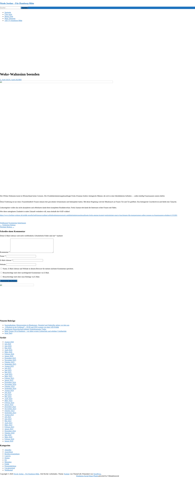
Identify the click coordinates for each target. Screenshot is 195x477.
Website (3, 264)
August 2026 (9, 342)
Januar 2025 (9, 380)
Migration (8, 462)
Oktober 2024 (9, 386)
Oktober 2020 (9, 433)
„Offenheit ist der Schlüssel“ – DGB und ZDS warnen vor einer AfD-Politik (32, 327)
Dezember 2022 (10, 431)
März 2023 (8, 425)
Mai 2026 (8, 348)
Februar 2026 (9, 354)
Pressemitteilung (10, 466)
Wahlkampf (4, 223)
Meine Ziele (9, 16)
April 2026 (8, 350)
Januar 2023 (9, 429)
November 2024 (10, 384)
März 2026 (8, 352)
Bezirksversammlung (12, 454)
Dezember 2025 (10, 358)
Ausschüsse (9, 452)
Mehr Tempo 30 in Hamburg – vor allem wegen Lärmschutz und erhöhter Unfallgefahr (35, 331)
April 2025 (8, 374)
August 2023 (9, 415)
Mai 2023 (8, 421)
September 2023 (10, 413)
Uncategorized (10, 468)
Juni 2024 (8, 394)
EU (6, 460)
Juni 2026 (8, 346)
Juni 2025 (8, 370)
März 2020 (8, 437)
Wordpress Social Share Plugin (87, 476)
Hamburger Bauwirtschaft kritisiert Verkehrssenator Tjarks (25, 329)
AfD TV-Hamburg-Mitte (13, 20)
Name (3, 256)
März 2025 (8, 376)
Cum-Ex (8, 456)
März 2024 (8, 401)
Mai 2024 (8, 397)
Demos (7, 458)
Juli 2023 (8, 417)
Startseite (8, 12)
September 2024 (10, 388)
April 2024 (8, 399)
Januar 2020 (9, 441)
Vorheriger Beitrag (7, 225)
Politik (7, 464)
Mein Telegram (10, 18)
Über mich (8, 14)
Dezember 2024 (10, 382)
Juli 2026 (8, 344)
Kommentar (5, 252)
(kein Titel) (8, 333)
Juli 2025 (8, 368)
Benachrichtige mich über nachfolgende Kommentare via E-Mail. (26, 273)
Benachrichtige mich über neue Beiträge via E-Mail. (21, 277)
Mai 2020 (8, 435)
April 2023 (8, 423)
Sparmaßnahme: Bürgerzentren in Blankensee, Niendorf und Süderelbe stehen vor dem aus (37, 325)
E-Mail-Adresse (6, 260)
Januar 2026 (9, 356)
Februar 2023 (9, 427)
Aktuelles (8, 450)
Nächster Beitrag (7, 227)
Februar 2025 (9, 378)
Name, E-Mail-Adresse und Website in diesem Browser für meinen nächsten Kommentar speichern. (38, 269)
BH (20, 80)
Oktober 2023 (9, 411)
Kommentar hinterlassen (17, 223)
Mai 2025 (8, 372)
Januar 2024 (9, 405)
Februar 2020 (9, 439)
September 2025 (10, 364)
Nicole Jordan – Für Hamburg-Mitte (17, 3)
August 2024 (9, 390)
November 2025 (10, 360)
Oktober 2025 (9, 362)
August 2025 (9, 366)
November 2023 (10, 409)
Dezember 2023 (10, 407)
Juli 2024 (8, 392)
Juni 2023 (8, 419)
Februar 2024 (9, 403)
